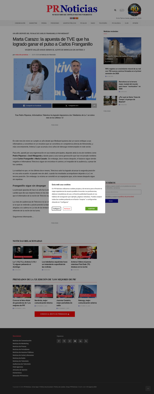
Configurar (56, 208)
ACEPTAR (91, 208)
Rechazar (67, 208)
